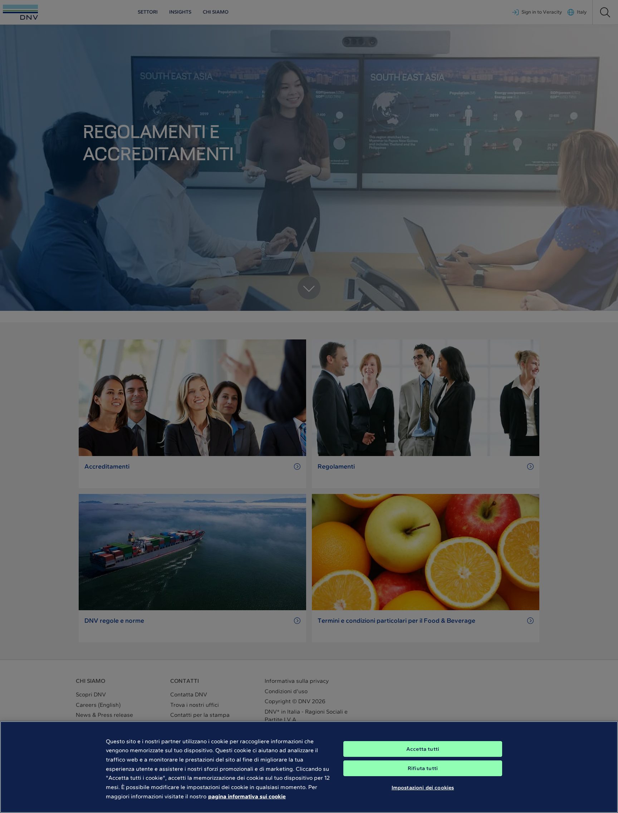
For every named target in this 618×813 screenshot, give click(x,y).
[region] (309, 767)
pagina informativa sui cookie (247, 796)
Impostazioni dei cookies (423, 787)
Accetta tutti (422, 749)
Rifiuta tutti (423, 768)
